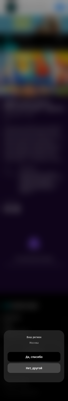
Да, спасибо (34, 357)
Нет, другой (34, 368)
